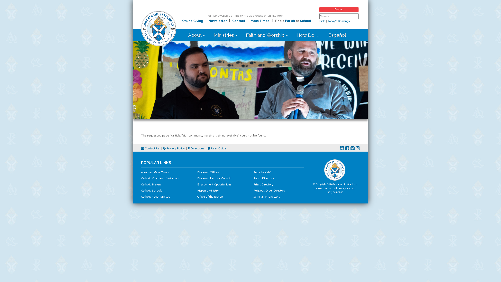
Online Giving (192, 21)
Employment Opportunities (214, 184)
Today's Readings (339, 21)
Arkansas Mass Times (155, 172)
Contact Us (152, 148)
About (195, 35)
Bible (322, 21)
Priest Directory (263, 184)
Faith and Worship (266, 35)
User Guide (218, 148)
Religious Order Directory (269, 190)
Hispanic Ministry (208, 190)
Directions (197, 148)
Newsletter (218, 21)
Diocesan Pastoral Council (214, 178)
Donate (338, 9)
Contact (238, 21)
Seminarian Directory (266, 196)
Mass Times (260, 21)
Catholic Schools (151, 190)
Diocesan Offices (208, 172)
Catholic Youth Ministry (155, 196)
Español (337, 35)
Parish (290, 21)
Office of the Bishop (210, 196)
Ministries (224, 35)
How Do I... (308, 35)
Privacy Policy (175, 148)
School (305, 21)
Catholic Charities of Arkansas (160, 178)
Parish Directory (263, 178)
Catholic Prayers (151, 184)
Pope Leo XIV (261, 172)
